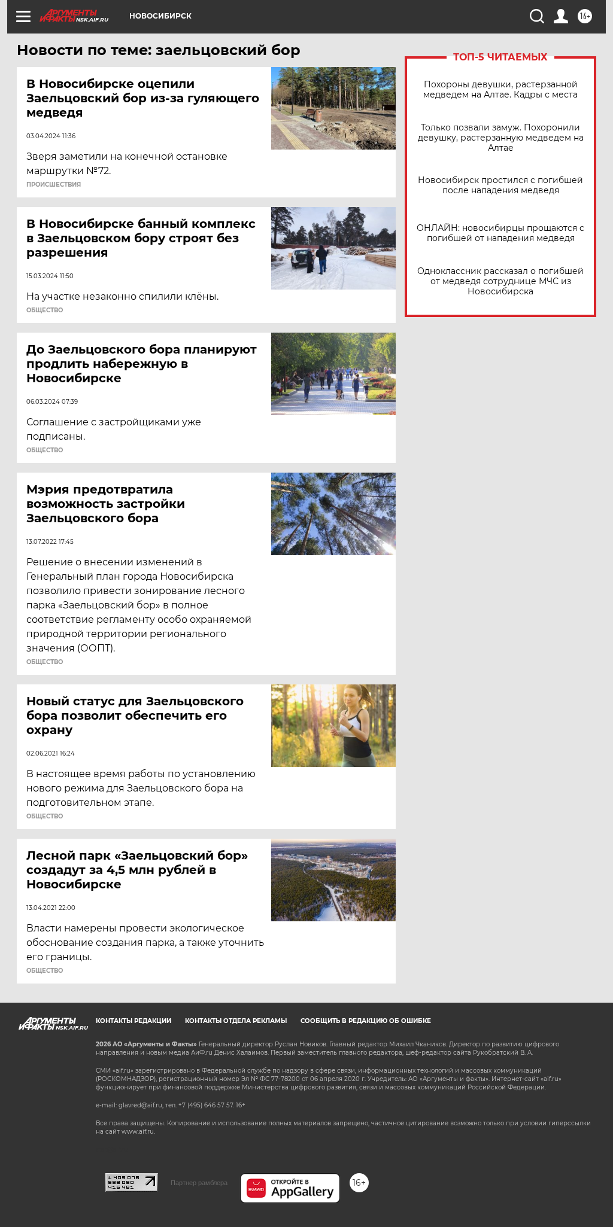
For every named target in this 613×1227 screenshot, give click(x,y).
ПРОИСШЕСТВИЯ (53, 185)
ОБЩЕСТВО (44, 310)
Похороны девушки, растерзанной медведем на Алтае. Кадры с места (500, 90)
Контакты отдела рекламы (236, 1021)
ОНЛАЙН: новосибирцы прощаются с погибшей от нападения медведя (500, 233)
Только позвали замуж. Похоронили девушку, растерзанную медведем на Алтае (501, 138)
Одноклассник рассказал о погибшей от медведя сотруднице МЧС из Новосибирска (500, 281)
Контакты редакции (133, 1021)
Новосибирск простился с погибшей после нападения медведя (500, 185)
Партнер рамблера (199, 1182)
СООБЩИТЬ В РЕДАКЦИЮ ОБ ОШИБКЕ (366, 1021)
